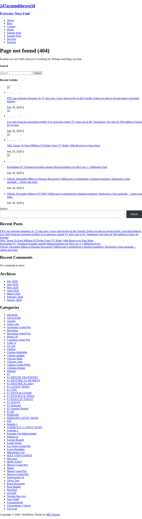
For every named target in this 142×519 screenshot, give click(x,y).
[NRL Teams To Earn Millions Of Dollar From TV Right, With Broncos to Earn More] (14, 139)
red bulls (11, 493)
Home (10, 29)
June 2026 (12, 284)
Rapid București (16, 483)
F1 (8, 374)
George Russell (15, 439)
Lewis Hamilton (16, 449)
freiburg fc (12, 436)
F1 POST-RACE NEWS (20, 396)
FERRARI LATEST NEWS (22, 417)
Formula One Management (21, 433)
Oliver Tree (13, 480)
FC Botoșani (14, 405)
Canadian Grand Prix (18, 339)
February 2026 (15, 296)
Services (11, 39)
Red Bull (12, 489)
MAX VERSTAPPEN (19, 455)
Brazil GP (12, 336)
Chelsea (11, 349)
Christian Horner (16, 367)
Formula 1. (13, 430)
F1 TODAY (13, 402)
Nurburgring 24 (15, 477)
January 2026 (14, 300)
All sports (12, 314)
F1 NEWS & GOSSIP (19, 392)
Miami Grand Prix (17, 471)
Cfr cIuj (11, 346)
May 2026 (12, 287)
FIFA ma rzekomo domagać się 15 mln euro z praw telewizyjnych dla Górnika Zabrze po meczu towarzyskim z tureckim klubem (70, 231)
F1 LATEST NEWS (18, 386)
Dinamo (11, 371)
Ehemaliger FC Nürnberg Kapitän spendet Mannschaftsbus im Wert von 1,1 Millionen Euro (57, 167)
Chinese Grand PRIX (18, 364)
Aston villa (13, 324)
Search (3, 208)
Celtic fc (11, 342)
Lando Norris (14, 443)
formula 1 (12, 424)
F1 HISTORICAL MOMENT (23, 380)
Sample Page (14, 32)
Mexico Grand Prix (17, 464)
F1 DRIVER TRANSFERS (22, 377)
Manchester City (16, 452)
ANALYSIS (14, 317)
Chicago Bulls (15, 358)
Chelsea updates (16, 355)
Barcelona (12, 330)
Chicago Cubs (15, 361)
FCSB (10, 411)
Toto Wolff (13, 499)
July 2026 (12, 281)
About (10, 20)
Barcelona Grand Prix (19, 333)
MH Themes (53, 514)
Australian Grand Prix (19, 327)
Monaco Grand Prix (18, 474)
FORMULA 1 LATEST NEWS (24, 427)
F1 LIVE (12, 389)
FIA (9, 421)
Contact (11, 26)
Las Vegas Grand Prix (19, 446)
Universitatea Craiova (19, 505)
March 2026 (13, 293)
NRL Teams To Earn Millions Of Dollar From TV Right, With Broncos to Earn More (53, 145)
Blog (9, 23)
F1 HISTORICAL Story (20, 383)
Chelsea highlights (17, 352)
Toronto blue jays (16, 496)
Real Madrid (14, 486)
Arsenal (11, 321)
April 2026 (13, 290)
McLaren (12, 458)
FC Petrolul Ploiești (17, 408)
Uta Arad (12, 508)
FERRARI (13, 414)
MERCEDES (14, 461)
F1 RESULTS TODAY (20, 399)
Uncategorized (15, 502)
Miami (10, 468)
